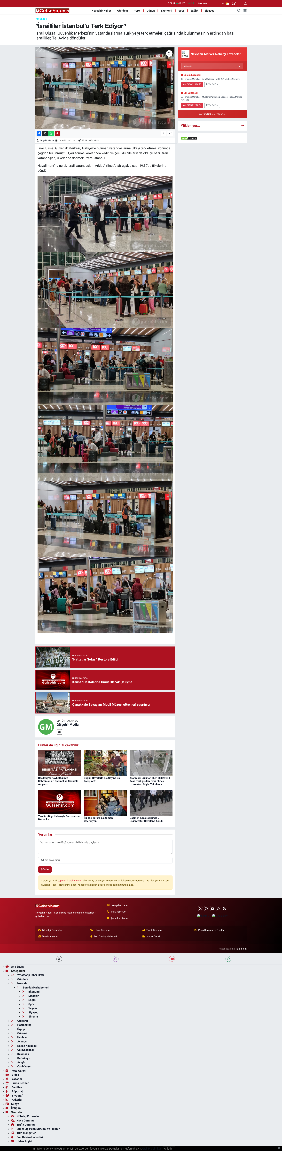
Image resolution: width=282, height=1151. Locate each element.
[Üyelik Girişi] (244, 3)
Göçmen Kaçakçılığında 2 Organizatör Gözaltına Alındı (146, 819)
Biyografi (17, 1095)
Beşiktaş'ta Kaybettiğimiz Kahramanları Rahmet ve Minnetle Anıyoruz (58, 781)
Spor (181, 10)
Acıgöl (21, 1062)
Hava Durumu (102, 930)
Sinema (33, 1016)
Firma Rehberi (20, 1083)
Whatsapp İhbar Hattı (30, 975)
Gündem (122, 10)
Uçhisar (22, 1037)
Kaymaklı (23, 1054)
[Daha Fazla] (57, 133)
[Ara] (239, 11)
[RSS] (224, 908)
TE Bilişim (241, 948)
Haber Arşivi (153, 936)
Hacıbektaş (24, 1024)
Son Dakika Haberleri (105, 936)
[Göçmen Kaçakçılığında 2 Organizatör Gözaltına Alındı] (151, 802)
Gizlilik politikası (152, 1148)
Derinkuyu (23, 1058)
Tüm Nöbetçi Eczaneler (213, 114)
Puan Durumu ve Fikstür (211, 930)
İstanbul (41, 19)
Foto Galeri (18, 1070)
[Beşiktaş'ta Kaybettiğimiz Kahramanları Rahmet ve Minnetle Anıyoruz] (59, 762)
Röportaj (17, 1091)
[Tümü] (242, 125)
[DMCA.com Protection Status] (189, 138)
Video (15, 1074)
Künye (15, 1104)
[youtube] (172, 959)
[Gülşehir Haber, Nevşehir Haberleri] (52, 10)
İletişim (16, 1108)
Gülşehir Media (47, 140)
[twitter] (59, 959)
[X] (200, 908)
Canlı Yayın (24, 1066)
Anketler (16, 1099)
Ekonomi (166, 10)
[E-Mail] (59, 732)
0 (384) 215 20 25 (193, 84)
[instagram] (115, 959)
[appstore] (203, 916)
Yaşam (32, 1008)
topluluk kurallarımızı (69, 880)
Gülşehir (22, 1020)
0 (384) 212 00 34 (193, 105)
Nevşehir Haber (101, 10)
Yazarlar (16, 1079)
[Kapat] (280, 1148)
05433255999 (118, 911)
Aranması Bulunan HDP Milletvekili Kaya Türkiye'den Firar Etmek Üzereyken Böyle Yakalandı (150, 781)
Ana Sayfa (17, 966)
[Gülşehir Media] (46, 726)
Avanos (22, 1041)
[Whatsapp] (218, 908)
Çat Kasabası (25, 1049)
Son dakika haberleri (35, 987)
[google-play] (220, 916)
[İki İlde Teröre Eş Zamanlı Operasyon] (105, 802)
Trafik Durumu (154, 930)
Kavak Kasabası (27, 1045)
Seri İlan (16, 1087)
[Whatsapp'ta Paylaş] (51, 133)
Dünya (151, 10)
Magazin (33, 995)
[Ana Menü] (245, 11)
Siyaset (209, 10)
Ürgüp (21, 1029)
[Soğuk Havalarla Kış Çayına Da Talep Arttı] (105, 762)
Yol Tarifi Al (213, 84)
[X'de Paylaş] (45, 133)
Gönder (45, 869)
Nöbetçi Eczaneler (52, 930)
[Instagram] (206, 908)
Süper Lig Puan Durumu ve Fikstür (38, 1128)
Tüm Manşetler (50, 936)
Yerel (137, 10)
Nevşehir (23, 983)
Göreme (22, 1033)
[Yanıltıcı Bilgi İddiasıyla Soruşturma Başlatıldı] (59, 801)
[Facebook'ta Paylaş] (39, 133)
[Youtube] (212, 908)
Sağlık (194, 10)
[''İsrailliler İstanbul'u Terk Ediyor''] (105, 88)
